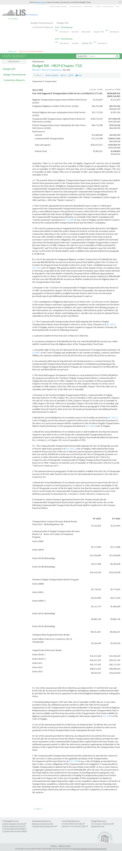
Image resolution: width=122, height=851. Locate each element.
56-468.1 (36, 352)
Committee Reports (42, 27)
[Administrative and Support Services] (41, 75)
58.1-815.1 (111, 324)
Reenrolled (86, 32)
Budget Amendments (42, 22)
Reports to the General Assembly (31, 51)
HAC (76, 824)
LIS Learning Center (75, 6)
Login (117, 6)
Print (64, 75)
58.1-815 (36, 267)
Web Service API (108, 824)
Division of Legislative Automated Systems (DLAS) (89, 849)
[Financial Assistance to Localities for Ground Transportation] (34, 75)
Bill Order (36, 70)
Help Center (40, 2)
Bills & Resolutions (31, 15)
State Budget (13, 19)
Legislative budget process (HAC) (13, 824)
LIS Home (54, 846)
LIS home (98, 6)
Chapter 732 (87, 43)
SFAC (81, 824)
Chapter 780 (99, 32)
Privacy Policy (88, 6)
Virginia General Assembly (58, 6)
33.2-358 (106, 716)
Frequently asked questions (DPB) (13, 831)
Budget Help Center (97, 826)
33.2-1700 (73, 761)
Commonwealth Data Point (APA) (13, 829)
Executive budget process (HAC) (13, 826)
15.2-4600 (69, 219)
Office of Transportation (51, 70)
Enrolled (75, 32)
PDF (72, 75)
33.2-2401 (89, 426)
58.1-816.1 (70, 448)
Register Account (108, 6)
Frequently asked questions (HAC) (43, 826)
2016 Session (13, 61)
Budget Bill (63, 22)
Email (79, 75)
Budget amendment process (41, 824)
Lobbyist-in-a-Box (64, 846)
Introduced (64, 32)
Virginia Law (12, 51)
